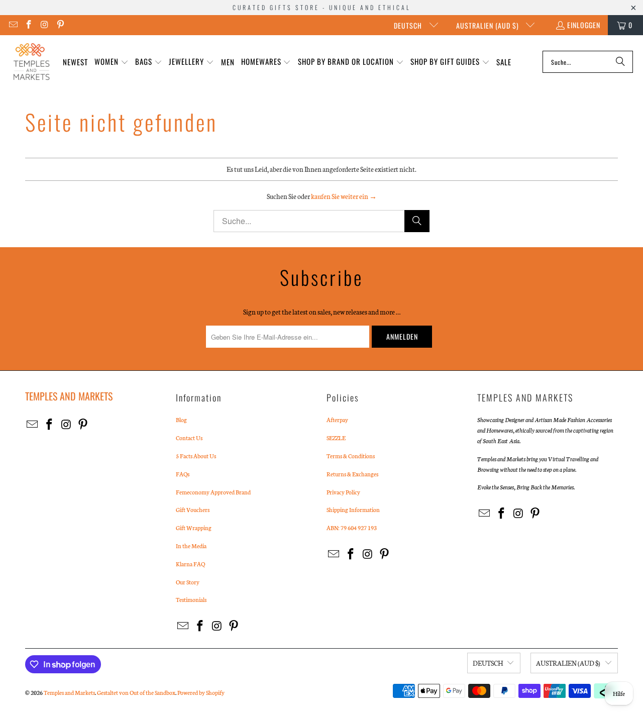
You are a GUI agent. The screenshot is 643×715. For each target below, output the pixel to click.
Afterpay (337, 420)
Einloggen (583, 25)
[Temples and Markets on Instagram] (44, 25)
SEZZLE (336, 438)
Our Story (187, 582)
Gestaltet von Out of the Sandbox (136, 692)
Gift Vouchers (192, 509)
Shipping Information (353, 509)
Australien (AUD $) (488, 25)
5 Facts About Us (196, 456)
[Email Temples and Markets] (13, 25)
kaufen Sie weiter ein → (344, 196)
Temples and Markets (69, 692)
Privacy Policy (343, 492)
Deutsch (409, 25)
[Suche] (620, 62)
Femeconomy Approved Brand (213, 492)
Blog (181, 420)
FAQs (182, 474)
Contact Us (189, 438)
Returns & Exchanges (352, 474)
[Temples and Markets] (31, 61)
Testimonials (191, 599)
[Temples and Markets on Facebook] (29, 25)
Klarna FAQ (190, 564)
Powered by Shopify (201, 692)
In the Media (191, 546)
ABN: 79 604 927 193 (352, 528)
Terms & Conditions (351, 456)
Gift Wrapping (193, 528)
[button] (111, 62)
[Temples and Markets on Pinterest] (60, 25)
